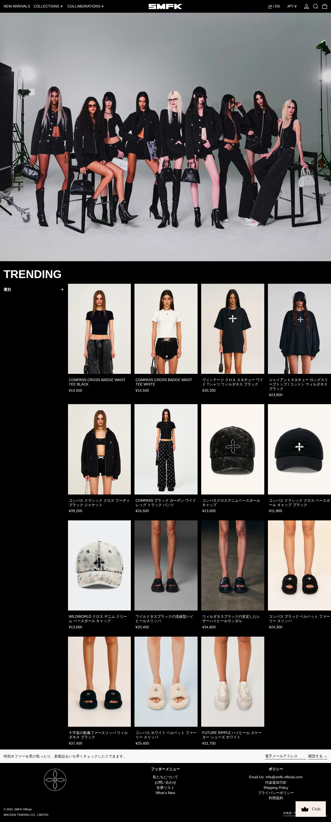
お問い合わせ (165, 782)
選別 (7, 289)
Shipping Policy (276, 787)
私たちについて (165, 777)
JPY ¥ (292, 6)
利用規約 (276, 798)
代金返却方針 (276, 782)
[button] (315, 6)
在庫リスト (165, 787)
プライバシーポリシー (276, 793)
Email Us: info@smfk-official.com (276, 777)
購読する (315, 756)
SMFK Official (22, 809)
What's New (165, 793)
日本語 (287, 812)
